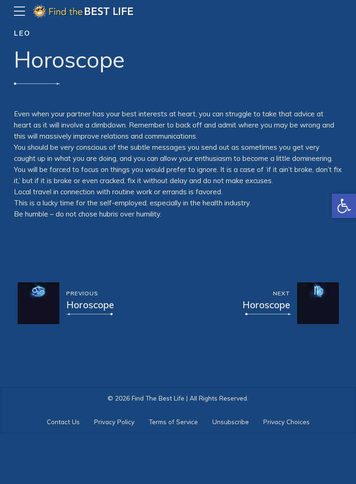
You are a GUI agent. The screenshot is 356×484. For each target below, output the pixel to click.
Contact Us (63, 422)
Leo (22, 33)
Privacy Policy (114, 422)
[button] (344, 206)
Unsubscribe (230, 422)
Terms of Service (173, 422)
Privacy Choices (286, 422)
